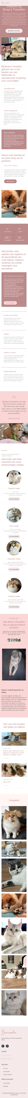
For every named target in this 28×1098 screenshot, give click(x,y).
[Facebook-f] (2, 1046)
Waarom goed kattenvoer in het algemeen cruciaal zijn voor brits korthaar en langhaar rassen (13, 753)
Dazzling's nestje (14, 559)
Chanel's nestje (14, 596)
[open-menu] (26, 3)
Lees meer (6, 758)
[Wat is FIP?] (14, 770)
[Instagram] (7, 1046)
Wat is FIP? (7, 782)
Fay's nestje (14, 526)
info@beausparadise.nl (8, 1058)
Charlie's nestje (14, 488)
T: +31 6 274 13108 (6, 1055)
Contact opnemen (10, 302)
